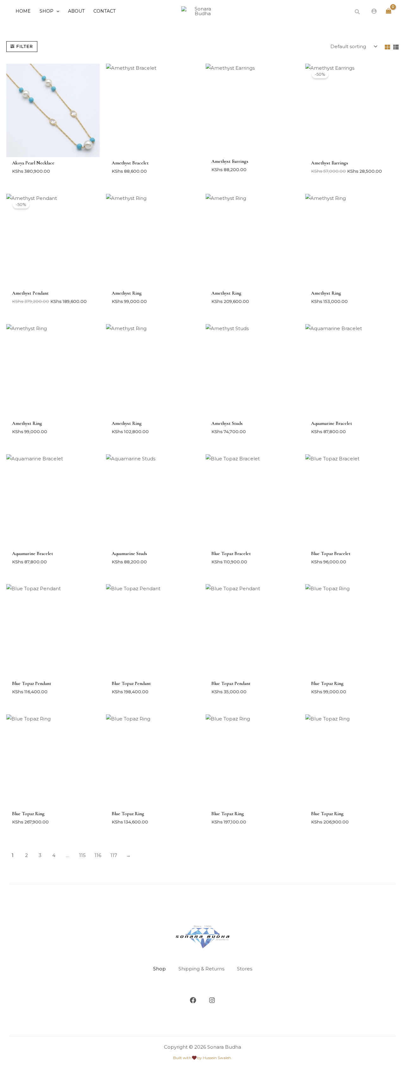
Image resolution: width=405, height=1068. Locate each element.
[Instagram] (212, 1000)
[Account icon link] (374, 11)
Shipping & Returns (201, 969)
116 (98, 855)
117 (113, 855)
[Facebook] (193, 1000)
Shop (159, 969)
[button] (56, 11)
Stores (244, 969)
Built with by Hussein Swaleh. (202, 1057)
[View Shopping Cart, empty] (388, 11)
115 (82, 855)
